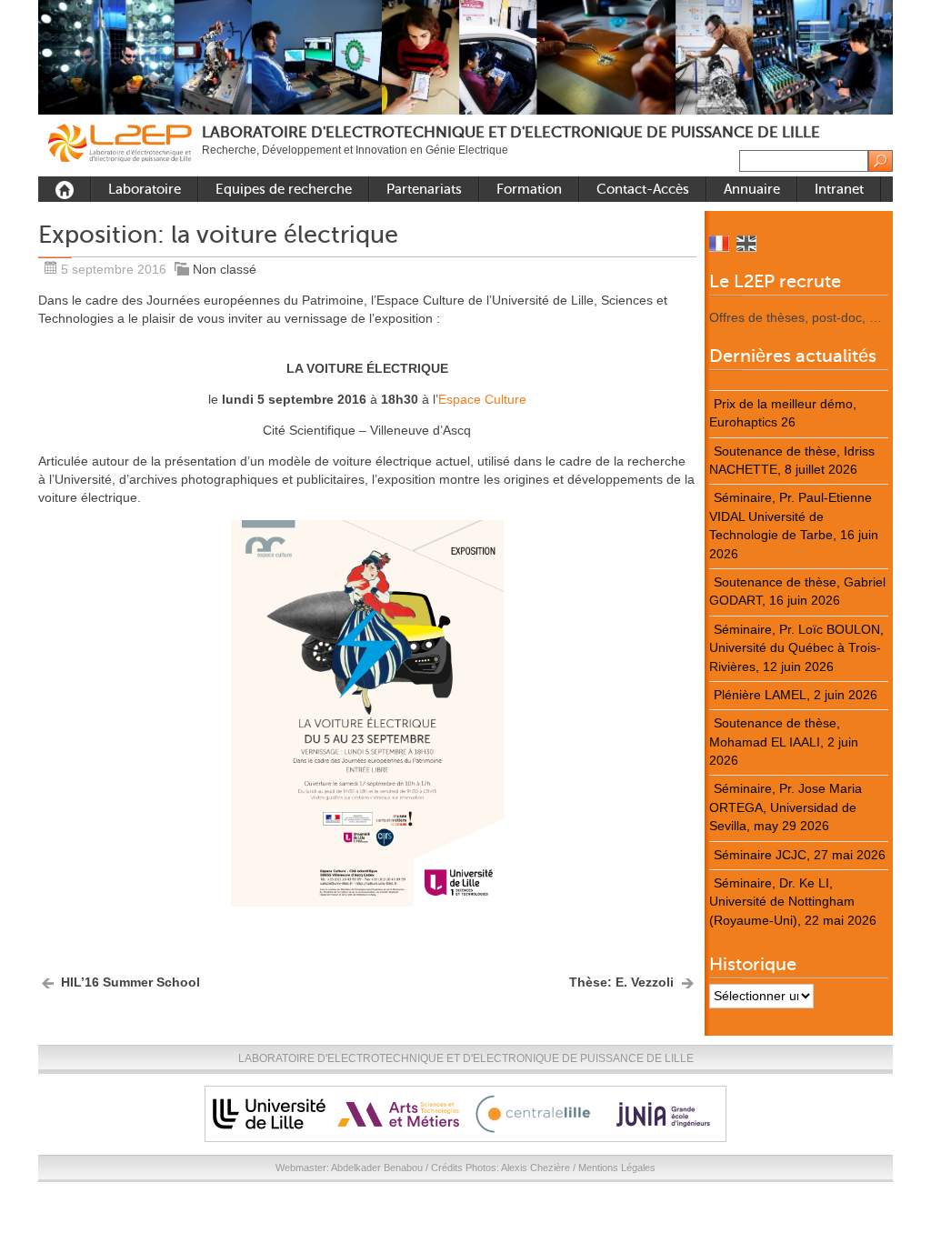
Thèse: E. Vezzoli (621, 982)
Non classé (224, 269)
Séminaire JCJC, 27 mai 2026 (800, 855)
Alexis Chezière (535, 1167)
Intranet (839, 189)
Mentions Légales (617, 1167)
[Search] (880, 161)
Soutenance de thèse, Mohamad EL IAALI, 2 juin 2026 (783, 742)
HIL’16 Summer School (130, 982)
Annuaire (752, 189)
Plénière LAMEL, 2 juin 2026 (795, 695)
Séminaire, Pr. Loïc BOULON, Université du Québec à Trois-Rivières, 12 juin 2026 (796, 648)
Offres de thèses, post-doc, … (795, 318)
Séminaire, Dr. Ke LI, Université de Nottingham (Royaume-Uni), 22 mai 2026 (792, 902)
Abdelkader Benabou (377, 1167)
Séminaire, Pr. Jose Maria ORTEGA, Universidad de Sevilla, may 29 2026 (785, 807)
